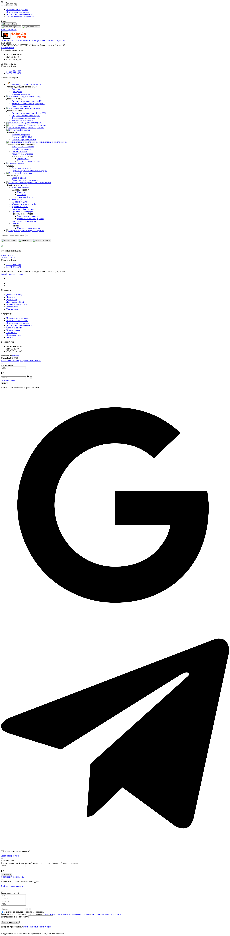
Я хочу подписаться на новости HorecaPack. (24, 912)
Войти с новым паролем (12, 886)
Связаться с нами (14, 328)
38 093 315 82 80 (13, 71)
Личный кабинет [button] (9, 29)
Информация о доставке (17, 9)
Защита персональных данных (20, 17)
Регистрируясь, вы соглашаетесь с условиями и (61, 914)
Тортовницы (12, 309)
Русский (35, 27)
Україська (16, 27)
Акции (9, 337)
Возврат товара (13, 330)
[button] (33, 40)
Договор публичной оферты (19, 14)
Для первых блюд (14, 295)
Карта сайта (11, 332)
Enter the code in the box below (14, 917)
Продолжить (7, 255)
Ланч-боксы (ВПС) (15, 302)
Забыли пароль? (8, 380)
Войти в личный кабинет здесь (37, 927)
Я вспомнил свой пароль (12, 877)
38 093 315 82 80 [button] (8, 258)
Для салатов (11, 299)
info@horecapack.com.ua (12, 274)
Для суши (10, 297)
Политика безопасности (17, 320)
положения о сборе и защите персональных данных (66, 914)
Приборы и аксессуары (16, 304)
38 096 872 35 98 (13, 73)
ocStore (15, 356)
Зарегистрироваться (10, 856)
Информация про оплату (17, 12)
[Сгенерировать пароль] (27, 909)
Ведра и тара (12, 307)
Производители (13, 335)
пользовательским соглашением (106, 914)
